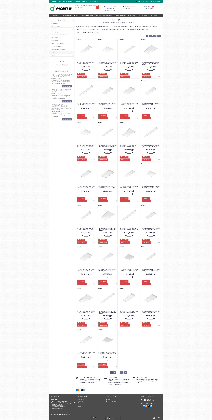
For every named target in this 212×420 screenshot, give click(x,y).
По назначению (66, 15)
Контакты (95, 1)
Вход (148, 1)
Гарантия (81, 403)
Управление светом (57, 46)
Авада (59, 65)
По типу (76, 15)
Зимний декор (56, 15)
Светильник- (84, 5)
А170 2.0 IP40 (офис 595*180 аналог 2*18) (137, 29)
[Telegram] (84, 390)
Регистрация (156, 1)
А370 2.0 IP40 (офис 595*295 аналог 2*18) (88, 32)
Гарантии (84, 1)
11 (121, 372)
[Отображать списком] (152, 36)
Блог (79, 406)
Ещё (155, 15)
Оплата (80, 401)
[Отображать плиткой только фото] (150, 36)
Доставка (81, 399)
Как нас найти (110, 8)
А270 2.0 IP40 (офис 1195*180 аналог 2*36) (146, 26)
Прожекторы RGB (120, 15)
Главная (54, 1)
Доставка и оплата (68, 1)
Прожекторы (131, 15)
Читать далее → (67, 86)
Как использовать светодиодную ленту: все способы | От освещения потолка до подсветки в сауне (61, 106)
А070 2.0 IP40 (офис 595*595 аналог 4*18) (121, 26)
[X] (82, 390)
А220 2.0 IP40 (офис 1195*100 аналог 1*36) (113, 29)
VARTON (54, 52)
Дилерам (77, 1)
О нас (59, 1)
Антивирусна (90, 5)
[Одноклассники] (79, 390)
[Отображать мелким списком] (155, 36)
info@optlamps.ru (110, 10)
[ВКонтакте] (77, 390)
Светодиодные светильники (104, 15)
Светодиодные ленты (87, 15)
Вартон (65, 65)
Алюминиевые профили (58, 49)
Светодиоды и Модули (144, 15)
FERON (53, 55)
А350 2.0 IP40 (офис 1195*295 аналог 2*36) (97, 26)
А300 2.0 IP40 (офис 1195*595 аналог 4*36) (88, 29)
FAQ (90, 1)
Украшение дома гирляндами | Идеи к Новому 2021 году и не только (61, 90)
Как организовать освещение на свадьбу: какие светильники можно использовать (62, 75)
